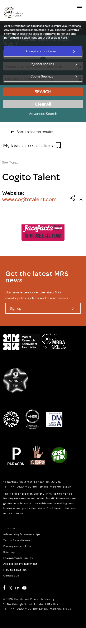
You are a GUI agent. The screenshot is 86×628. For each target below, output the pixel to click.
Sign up (15, 308)
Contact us (11, 575)
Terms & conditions (16, 540)
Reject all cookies (42, 64)
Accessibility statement (20, 563)
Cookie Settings (41, 76)
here (64, 37)
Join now (9, 528)
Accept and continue (41, 51)
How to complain (15, 569)
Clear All (43, 104)
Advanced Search (43, 113)
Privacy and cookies (17, 546)
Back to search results (34, 131)
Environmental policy (18, 557)
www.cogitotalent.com (29, 199)
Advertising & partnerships (21, 534)
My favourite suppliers (28, 145)
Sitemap (9, 552)
